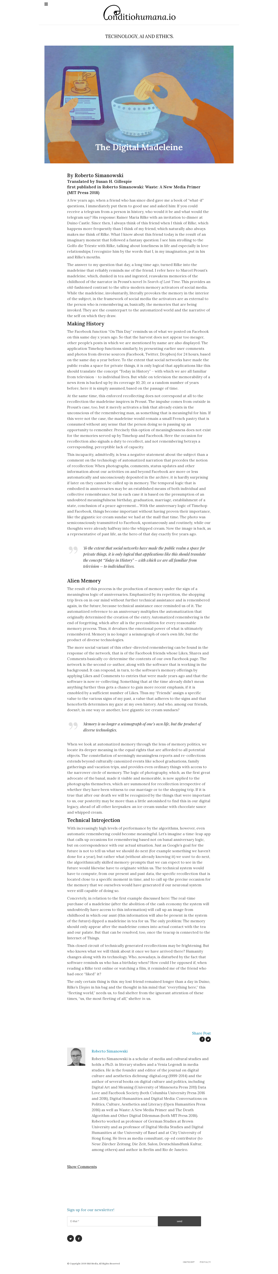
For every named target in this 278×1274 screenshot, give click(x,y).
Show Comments (82, 1166)
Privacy (205, 1262)
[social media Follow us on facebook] (202, 1039)
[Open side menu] (46, 4)
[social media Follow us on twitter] (208, 1039)
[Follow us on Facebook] (78, 1238)
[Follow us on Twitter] (70, 1238)
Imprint (189, 1262)
